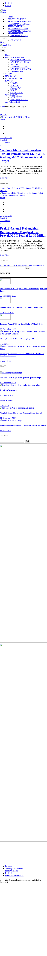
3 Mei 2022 (5, 344)
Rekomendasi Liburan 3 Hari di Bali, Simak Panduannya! (21, 307)
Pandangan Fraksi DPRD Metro (31, 265)
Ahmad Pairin (5, 188)
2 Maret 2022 (5, 361)
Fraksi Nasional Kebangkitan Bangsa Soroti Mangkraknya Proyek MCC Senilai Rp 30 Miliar (23, 232)
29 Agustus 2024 (7, 312)
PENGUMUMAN (6, 400)
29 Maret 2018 (6, 138)
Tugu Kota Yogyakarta (8, 390)
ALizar (3, 265)
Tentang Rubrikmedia (14, 868)
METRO (3, 115)
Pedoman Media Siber (14, 875)
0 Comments (5, 142)
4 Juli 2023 (4, 405)
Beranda (8, 866)
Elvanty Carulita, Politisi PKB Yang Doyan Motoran (19, 339)
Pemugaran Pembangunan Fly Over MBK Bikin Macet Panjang (23, 425)
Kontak (8, 5)
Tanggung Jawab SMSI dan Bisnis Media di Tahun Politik (21, 324)
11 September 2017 (8, 418)
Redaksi (8, 3)
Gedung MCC (17, 188)
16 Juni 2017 (5, 431)
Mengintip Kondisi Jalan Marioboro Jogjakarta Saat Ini (21, 413)
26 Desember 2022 (8, 329)
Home (2, 106)
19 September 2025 (8, 383)
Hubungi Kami (11, 871)
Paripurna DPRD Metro (33, 188)
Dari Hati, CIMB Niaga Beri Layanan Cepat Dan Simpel (21, 378)
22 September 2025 (8, 296)
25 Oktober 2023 (7, 395)
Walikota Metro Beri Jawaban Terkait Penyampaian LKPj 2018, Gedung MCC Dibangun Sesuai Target (22, 155)
